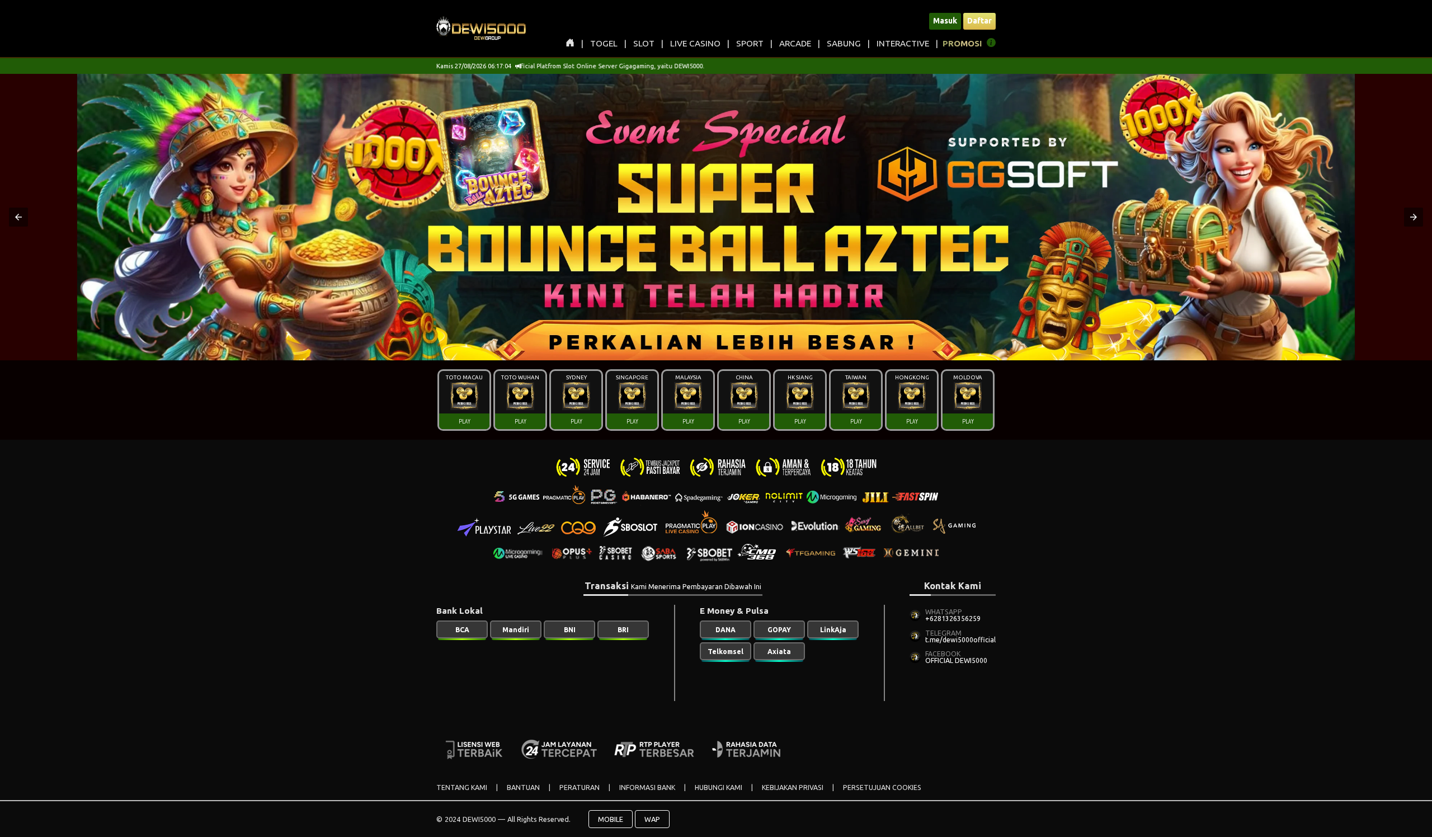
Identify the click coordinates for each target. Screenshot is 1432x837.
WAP (652, 819)
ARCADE (795, 43)
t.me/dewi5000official (960, 639)
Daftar (979, 20)
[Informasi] (991, 44)
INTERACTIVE (903, 43)
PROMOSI (962, 43)
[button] (18, 217)
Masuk (945, 20)
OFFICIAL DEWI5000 (956, 660)
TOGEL (604, 43)
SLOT (643, 43)
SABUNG (844, 43)
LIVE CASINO (695, 43)
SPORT (750, 43)
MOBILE (610, 819)
